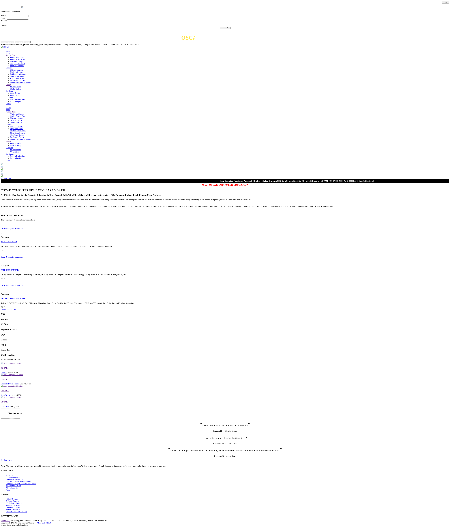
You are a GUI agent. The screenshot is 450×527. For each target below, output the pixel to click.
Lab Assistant (6, 407)
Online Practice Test (17, 59)
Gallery (8, 85)
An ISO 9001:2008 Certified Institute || (333, 181)
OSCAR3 (5, 391)
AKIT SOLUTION (44, 523)
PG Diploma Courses (18, 74)
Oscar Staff (14, 95)
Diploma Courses (16, 72)
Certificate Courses (17, 78)
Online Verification (17, 57)
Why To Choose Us (17, 64)
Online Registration (13, 477)
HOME (8, 108)
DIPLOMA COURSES (10, 270)
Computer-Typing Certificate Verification (21, 484)
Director (4, 373)
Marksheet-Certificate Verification (18, 482)
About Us (9, 475)
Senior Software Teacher (10, 384)
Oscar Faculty (15, 93)
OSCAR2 (5, 379)
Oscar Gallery (15, 87)
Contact (8, 104)
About (8, 53)
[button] (4, 178)
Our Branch (10, 97)
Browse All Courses (8, 309)
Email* (3, 18)
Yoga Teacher (6, 395)
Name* (3, 16)
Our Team (9, 91)
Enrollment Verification (14, 479)
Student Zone (11, 55)
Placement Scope (16, 61)
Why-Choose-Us (12, 488)
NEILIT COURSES (9, 242)
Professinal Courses (17, 80)
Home (8, 51)
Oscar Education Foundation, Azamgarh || (211, 181)
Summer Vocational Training (21, 83)
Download (19, 42)
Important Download (13, 486)
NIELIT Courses (16, 70)
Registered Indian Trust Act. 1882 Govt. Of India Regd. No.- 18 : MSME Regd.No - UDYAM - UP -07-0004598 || (272, 181)
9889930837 (5, 521)
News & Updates (7, 42)
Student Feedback (17, 66)
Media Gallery (15, 89)
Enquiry (27, 42)
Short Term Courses (17, 76)
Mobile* (4, 21)
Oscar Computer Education (12, 229)
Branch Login (15, 102)
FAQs (8, 490)
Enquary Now (225, 28)
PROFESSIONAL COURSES (13, 298)
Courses (9, 68)
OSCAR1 (5, 368)
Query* (4, 26)
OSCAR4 (5, 402)
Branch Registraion (17, 99)
